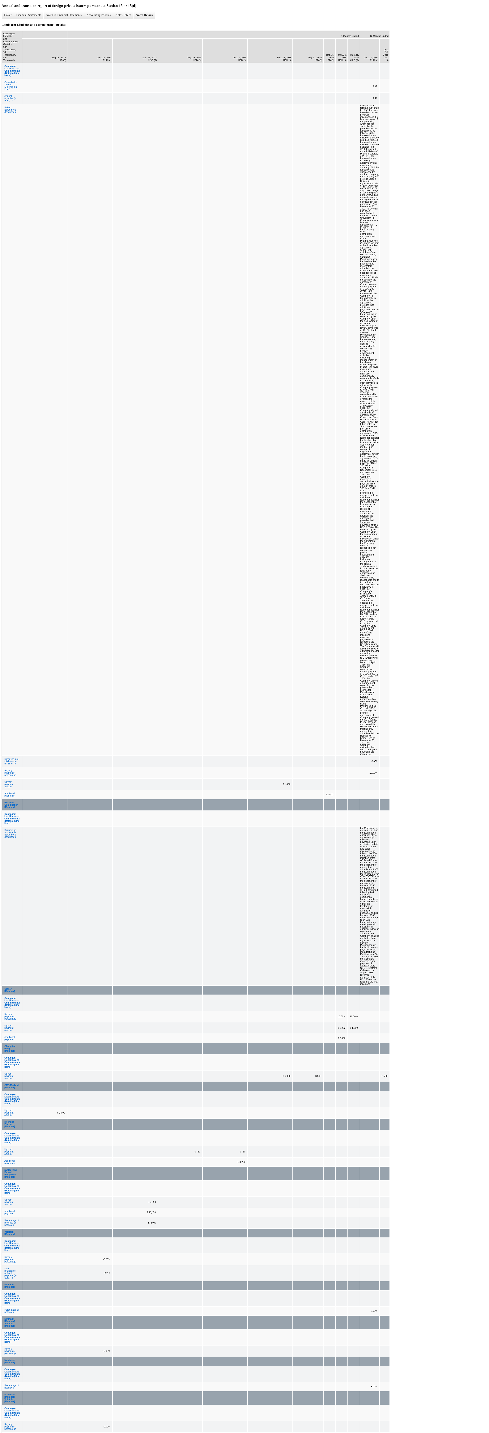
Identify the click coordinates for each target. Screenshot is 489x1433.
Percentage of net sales (11, 1311)
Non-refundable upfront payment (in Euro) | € (10, 1273)
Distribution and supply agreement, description (10, 833)
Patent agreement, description (10, 109)
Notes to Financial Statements (64, 15)
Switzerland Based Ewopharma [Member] (10, 1173)
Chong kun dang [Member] (10, 1048)
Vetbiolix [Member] (9, 1233)
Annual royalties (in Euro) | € (10, 98)
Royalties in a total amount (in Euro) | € (11, 761)
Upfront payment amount (8, 784)
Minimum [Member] (9, 1285)
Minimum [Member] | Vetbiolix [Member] (10, 1322)
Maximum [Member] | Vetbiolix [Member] (10, 1398)
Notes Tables (123, 15)
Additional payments (9, 794)
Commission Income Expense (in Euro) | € (10, 85)
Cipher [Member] (9, 990)
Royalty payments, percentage (10, 772)
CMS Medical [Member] (11, 1086)
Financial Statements (28, 15)
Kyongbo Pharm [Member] (9, 1124)
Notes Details (144, 15)
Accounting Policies (98, 15)
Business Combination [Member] (11, 804)
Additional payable (9, 1212)
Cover (7, 15)
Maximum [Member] (9, 1361)
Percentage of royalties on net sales (11, 1222)
